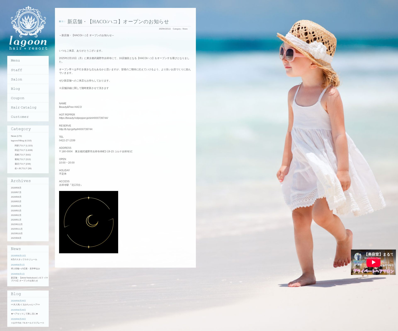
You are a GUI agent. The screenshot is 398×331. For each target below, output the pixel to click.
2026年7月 (16, 192)
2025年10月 (17, 233)
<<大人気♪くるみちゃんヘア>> (25, 304)
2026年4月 (16, 206)
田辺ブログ (20, 150)
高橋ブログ (20, 155)
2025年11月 (17, 229)
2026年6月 (16, 197)
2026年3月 (16, 210)
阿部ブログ (20, 145)
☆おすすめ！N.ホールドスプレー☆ (27, 323)
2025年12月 (17, 224)
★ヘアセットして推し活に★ (24, 314)
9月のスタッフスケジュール (24, 259)
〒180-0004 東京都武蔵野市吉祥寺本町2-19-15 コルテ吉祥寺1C (96, 151)
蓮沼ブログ (20, 164)
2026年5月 (16, 201)
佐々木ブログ (21, 168)
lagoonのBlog (17, 140)
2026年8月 (16, 188)
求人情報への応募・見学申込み (25, 268)
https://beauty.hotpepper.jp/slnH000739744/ (83, 118)
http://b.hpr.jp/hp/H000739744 (75, 129)
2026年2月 (16, 215)
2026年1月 (16, 220)
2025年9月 (16, 238)
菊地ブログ (20, 159)
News (185, 29)
